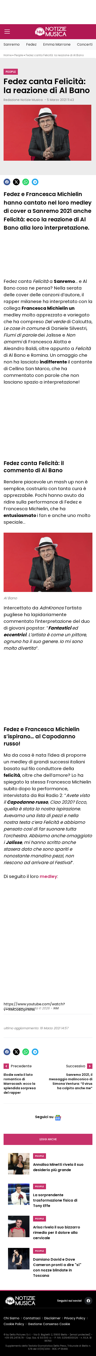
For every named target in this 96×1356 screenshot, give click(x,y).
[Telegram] (35, 182)
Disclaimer (52, 1318)
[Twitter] (16, 182)
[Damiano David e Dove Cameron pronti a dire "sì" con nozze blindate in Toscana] (18, 1264)
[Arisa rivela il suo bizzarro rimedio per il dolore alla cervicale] (18, 1229)
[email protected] (80, 1334)
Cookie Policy (14, 1324)
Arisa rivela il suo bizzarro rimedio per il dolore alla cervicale (56, 1233)
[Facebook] (7, 182)
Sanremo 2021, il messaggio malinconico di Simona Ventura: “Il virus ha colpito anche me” (70, 1081)
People (18, 55)
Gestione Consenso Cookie (49, 1324)
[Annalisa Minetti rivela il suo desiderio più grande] (18, 1165)
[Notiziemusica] (51, 31)
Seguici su (44, 1116)
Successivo (75, 1066)
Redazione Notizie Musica (23, 100)
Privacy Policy (74, 1318)
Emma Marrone (57, 44)
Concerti (84, 44)
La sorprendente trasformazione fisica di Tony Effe (55, 1200)
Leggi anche (48, 1139)
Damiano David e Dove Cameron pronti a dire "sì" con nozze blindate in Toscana (57, 1267)
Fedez (31, 44)
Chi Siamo (11, 1318)
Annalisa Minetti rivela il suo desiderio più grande (58, 1167)
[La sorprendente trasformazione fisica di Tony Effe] (18, 1196)
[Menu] (7, 32)
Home (8, 55)
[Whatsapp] (25, 182)
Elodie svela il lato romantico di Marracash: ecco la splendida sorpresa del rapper (20, 1083)
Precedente (21, 1066)
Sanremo (12, 44)
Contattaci (31, 1318)
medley (48, 876)
